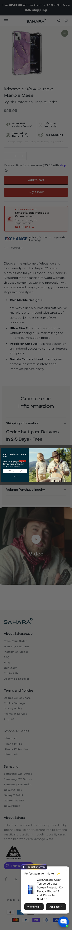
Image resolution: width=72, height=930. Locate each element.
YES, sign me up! (15, 471)
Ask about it (56, 906)
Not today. (15, 476)
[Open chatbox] (63, 921)
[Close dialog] (69, 450)
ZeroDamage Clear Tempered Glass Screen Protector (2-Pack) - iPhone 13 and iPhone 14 (50, 887)
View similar (34, 906)
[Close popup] (65, 870)
